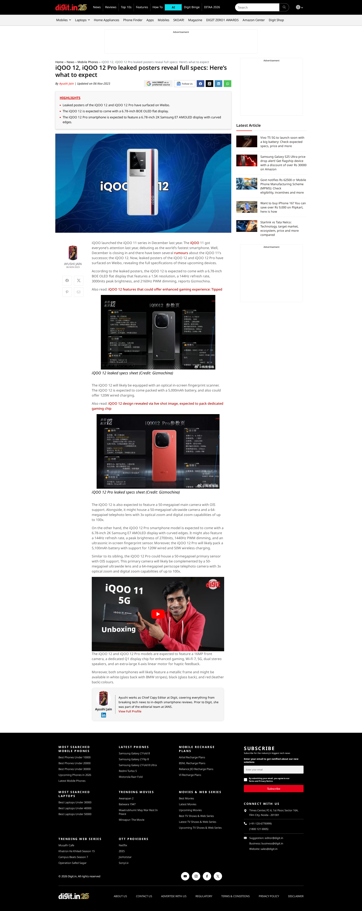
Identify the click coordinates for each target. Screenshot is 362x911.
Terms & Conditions (235, 896)
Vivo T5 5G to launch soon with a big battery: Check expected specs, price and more (282, 142)
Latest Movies (187, 804)
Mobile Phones (88, 62)
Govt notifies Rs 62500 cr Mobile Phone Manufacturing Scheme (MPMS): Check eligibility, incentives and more (283, 186)
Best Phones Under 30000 (74, 769)
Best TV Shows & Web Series (196, 816)
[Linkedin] (103, 715)
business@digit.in (272, 843)
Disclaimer (296, 896)
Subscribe (273, 788)
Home (59, 62)
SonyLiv (124, 863)
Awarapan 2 (126, 798)
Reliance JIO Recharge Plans (196, 769)
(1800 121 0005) (258, 829)
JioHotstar (125, 857)
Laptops (81, 20)
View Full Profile (130, 711)
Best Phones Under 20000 (74, 763)
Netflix (123, 845)
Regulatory (203, 896)
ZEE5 (122, 851)
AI (173, 7)
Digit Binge (192, 7)
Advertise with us (173, 896)
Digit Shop (276, 20)
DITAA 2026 (212, 7)
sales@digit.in (269, 849)
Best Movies (186, 798)
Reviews (110, 7)
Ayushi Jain (67, 83)
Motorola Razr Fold (131, 777)
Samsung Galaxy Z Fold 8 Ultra (138, 765)
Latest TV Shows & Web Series (197, 822)
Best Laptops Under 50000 (74, 814)
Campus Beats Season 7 (73, 857)
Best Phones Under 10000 (74, 757)
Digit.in (72, 876)
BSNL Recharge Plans (192, 763)
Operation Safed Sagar (72, 863)
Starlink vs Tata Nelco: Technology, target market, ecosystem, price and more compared (279, 228)
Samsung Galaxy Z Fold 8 (134, 753)
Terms (252, 781)
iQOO (195, 242)
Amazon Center (254, 20)
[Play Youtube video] (158, 614)
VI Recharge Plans (190, 775)
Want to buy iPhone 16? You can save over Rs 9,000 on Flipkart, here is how (283, 207)
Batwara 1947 (127, 804)
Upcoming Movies (190, 810)
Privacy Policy (269, 896)
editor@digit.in (274, 838)
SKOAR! (178, 20)
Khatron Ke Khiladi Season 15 (76, 851)
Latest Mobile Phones (71, 781)
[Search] (284, 7)
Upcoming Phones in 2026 (74, 775)
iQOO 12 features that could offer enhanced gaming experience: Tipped (165, 289)
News (97, 7)
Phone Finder (132, 20)
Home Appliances (106, 20)
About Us (120, 896)
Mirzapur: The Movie (131, 820)
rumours (181, 253)
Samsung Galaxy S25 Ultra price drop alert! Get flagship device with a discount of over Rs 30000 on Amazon (283, 163)
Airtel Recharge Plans (192, 757)
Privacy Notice (266, 781)
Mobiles (62, 20)
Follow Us (187, 83)
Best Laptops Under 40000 (74, 808)
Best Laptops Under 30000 (74, 802)
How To (158, 7)
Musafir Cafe (66, 845)
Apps (150, 20)
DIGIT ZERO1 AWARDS (222, 20)
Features (142, 7)
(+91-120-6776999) (260, 823)
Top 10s (126, 7)
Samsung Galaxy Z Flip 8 (134, 759)
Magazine (195, 20)
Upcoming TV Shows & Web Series (200, 828)
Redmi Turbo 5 (128, 771)
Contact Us (144, 896)
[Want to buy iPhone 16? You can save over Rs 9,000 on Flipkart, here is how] (246, 207)
